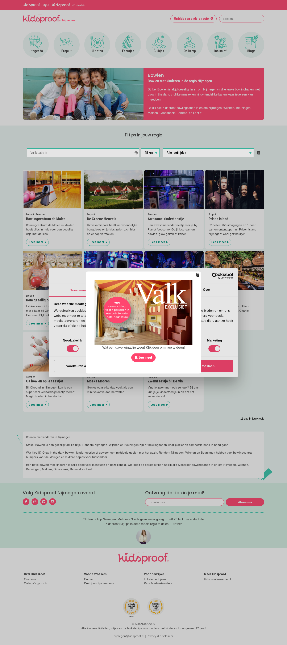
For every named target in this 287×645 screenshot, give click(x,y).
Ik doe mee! (143, 358)
